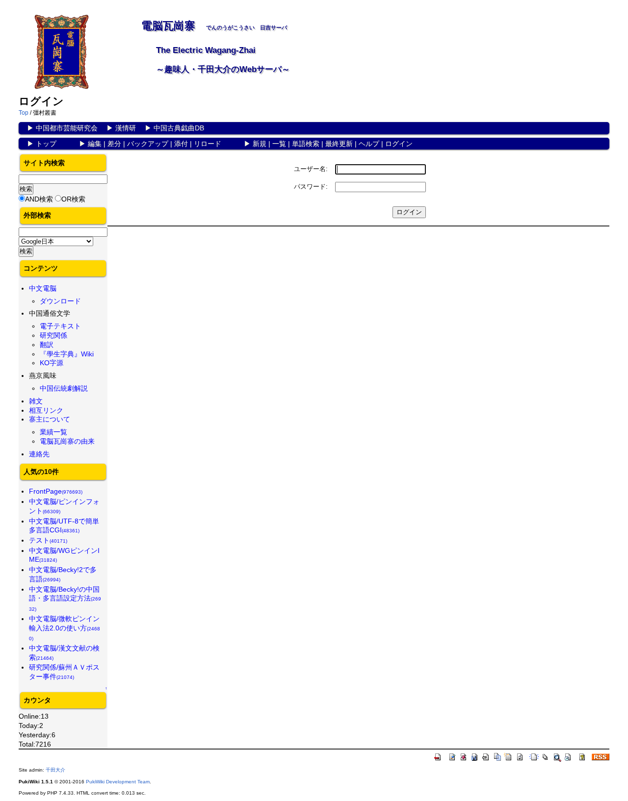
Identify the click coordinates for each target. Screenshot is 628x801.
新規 (259, 144)
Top (23, 113)
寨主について (49, 419)
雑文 (36, 401)
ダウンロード (60, 301)
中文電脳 (42, 288)
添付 (181, 144)
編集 (95, 144)
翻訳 (46, 345)
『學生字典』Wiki (67, 354)
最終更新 (339, 144)
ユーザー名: (311, 169)
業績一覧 (53, 432)
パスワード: (311, 186)
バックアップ (147, 144)
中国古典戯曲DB (179, 128)
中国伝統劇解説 (64, 388)
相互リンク (46, 410)
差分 (114, 144)
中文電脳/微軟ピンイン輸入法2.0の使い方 (64, 628)
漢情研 (125, 128)
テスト (48, 540)
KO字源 (51, 363)
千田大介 (55, 770)
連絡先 (39, 454)
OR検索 (73, 199)
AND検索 (39, 199)
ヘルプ (369, 144)
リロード (207, 144)
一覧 (279, 144)
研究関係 (53, 335)
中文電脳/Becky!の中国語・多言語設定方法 (65, 598)
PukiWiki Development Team (118, 781)
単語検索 (305, 144)
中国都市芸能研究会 (67, 128)
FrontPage (55, 491)
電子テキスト (60, 326)
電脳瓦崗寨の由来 (67, 441)
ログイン (399, 144)
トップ (46, 144)
